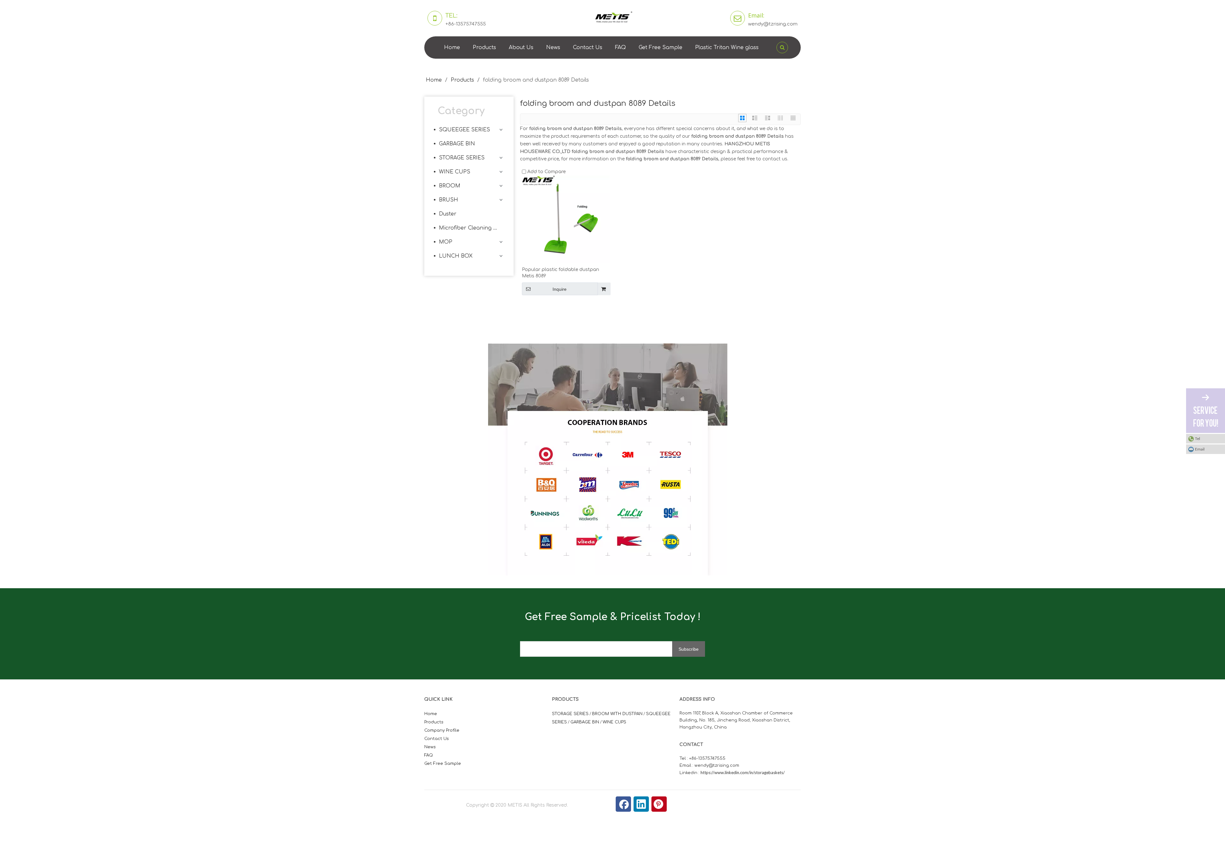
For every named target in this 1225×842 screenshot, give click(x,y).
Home (452, 47)
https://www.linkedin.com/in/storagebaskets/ (743, 772)
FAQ (620, 47)
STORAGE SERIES (462, 158)
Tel (1197, 438)
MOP (445, 242)
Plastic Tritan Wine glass (727, 47)
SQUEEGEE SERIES (464, 130)
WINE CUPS (454, 172)
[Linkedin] (641, 804)
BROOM (449, 186)
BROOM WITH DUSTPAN (617, 714)
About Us (521, 47)
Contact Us (587, 47)
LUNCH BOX (455, 256)
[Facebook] (623, 804)
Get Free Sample (660, 47)
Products (484, 47)
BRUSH (448, 200)
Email (1200, 449)
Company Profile (441, 730)
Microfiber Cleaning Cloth (471, 228)
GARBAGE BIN (457, 144)
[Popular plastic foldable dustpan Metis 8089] (566, 219)
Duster (448, 214)
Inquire (560, 289)
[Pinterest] (659, 804)
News (553, 47)
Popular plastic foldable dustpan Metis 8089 (560, 272)
